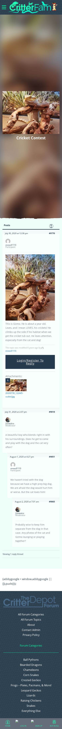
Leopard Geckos (31, 690)
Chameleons (31, 670)
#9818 (52, 411)
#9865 (52, 501)
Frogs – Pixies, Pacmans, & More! (31, 685)
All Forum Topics (31, 619)
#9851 (52, 456)
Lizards (31, 695)
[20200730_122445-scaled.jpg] (16, 385)
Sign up (38, 726)
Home (7, 726)
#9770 (52, 233)
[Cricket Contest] (30, 319)
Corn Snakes (31, 675)
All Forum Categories (31, 614)
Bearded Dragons (31, 665)
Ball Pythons (31, 660)
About (31, 625)
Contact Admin (31, 630)
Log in (23, 726)
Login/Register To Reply (30, 361)
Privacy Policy (31, 635)
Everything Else (31, 711)
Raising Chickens (31, 700)
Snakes (31, 706)
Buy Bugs (54, 726)
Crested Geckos (31, 680)
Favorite (51, 226)
